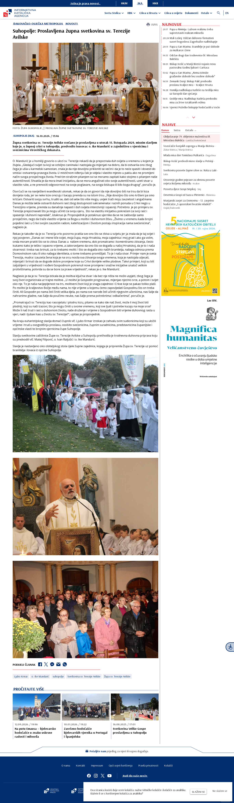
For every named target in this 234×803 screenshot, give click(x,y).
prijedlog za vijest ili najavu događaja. (119, 751)
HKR (155, 3)
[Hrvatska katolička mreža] (51, 791)
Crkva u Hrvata (148, 13)
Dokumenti (191, 13)
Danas (165, 130)
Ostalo (205, 13)
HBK (129, 13)
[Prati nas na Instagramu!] (96, 776)
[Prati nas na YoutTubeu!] (109, 776)
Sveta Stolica (112, 13)
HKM (124, 3)
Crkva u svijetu (173, 13)
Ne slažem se (219, 791)
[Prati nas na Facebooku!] (89, 776)
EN (227, 13)
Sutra (177, 130)
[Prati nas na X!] (103, 776)
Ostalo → (191, 130)
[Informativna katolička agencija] (81, 791)
